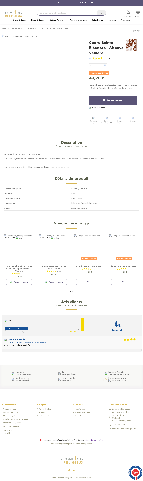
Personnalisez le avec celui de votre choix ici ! (51, 167)
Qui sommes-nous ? (11, 412)
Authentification (45, 409)
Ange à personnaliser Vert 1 (124, 266)
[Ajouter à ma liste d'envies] (139, 30)
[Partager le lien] (135, 30)
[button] (19, 20)
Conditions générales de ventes (15, 419)
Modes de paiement (11, 426)
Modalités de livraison (12, 423)
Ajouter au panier (115, 100)
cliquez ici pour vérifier (94, 440)
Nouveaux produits (82, 412)
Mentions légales (9, 416)
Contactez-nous (9, 409)
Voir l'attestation (16, 328)
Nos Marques (80, 409)
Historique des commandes (50, 416)
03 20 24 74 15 (118, 424)
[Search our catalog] (101, 12)
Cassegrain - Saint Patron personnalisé (54, 267)
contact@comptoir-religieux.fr (124, 428)
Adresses (42, 412)
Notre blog (7, 433)
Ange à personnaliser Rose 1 (89, 266)
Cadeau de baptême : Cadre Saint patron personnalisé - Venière (18, 268)
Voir (89, 281)
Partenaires (7, 430)
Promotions (79, 416)
